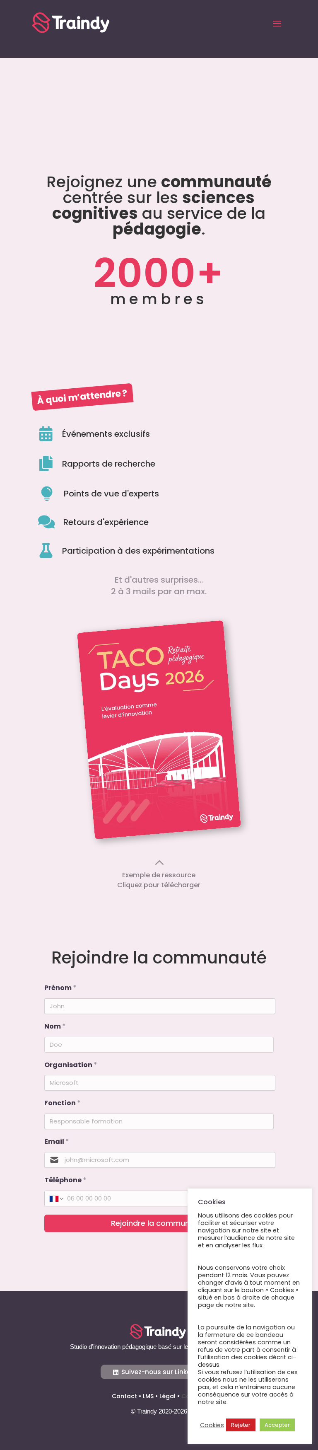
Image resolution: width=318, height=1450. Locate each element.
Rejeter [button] (241, 1425)
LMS (148, 1396)
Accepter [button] (277, 1425)
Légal (167, 1396)
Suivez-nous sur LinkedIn (161, 1372)
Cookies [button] (212, 1425)
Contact (124, 1396)
